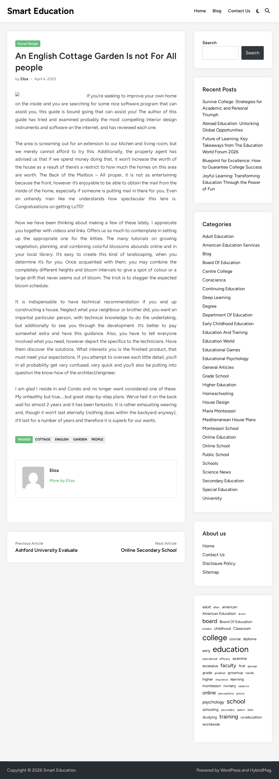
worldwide (211, 724)
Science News (216, 472)
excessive (210, 666)
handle (249, 673)
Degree (209, 306)
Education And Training (224, 332)
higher (207, 679)
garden (80, 439)
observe (243, 686)
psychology (213, 702)
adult (206, 607)
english (62, 439)
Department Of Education (227, 314)
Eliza (24, 79)
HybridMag (260, 770)
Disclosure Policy (218, 563)
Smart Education (40, 11)
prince (240, 693)
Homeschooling (217, 393)
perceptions (226, 693)
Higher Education (219, 384)
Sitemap (210, 572)
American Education (219, 613)
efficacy (225, 659)
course (235, 639)
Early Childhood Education (228, 323)
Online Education (219, 437)
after (216, 607)
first (242, 666)
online (209, 693)
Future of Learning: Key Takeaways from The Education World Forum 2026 (232, 145)
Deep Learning (216, 297)
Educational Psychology (225, 358)
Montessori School (220, 428)
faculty (228, 665)
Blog (217, 10)
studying (209, 717)
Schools (210, 463)
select (241, 710)
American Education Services (231, 245)
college (214, 637)
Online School (216, 445)
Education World (218, 341)
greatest (219, 673)
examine (240, 658)
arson (241, 614)
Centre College (217, 271)
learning (237, 679)
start (250, 710)
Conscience (214, 280)
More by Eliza (62, 480)
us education (251, 717)
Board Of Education (221, 262)
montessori (211, 686)
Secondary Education (223, 480)
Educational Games (221, 349)
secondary (228, 710)
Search (209, 42)
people (97, 439)
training (228, 716)
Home (200, 10)
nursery (229, 686)
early (206, 650)
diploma (249, 639)
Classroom (242, 628)
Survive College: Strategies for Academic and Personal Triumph (232, 108)
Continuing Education (223, 288)
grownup (235, 672)
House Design (27, 44)
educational (209, 659)
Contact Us (239, 10)
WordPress (230, 770)
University (212, 498)
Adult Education (218, 236)
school (236, 701)
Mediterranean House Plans (229, 419)
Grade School (215, 376)
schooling (210, 709)
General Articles (218, 367)
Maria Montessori (219, 411)
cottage (42, 439)
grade (207, 672)
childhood (222, 628)
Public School (215, 454)
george (252, 666)
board (209, 621)
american (229, 607)
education (230, 649)
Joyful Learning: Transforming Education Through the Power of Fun (231, 182)
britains (207, 629)
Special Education (220, 489)
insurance (222, 679)
